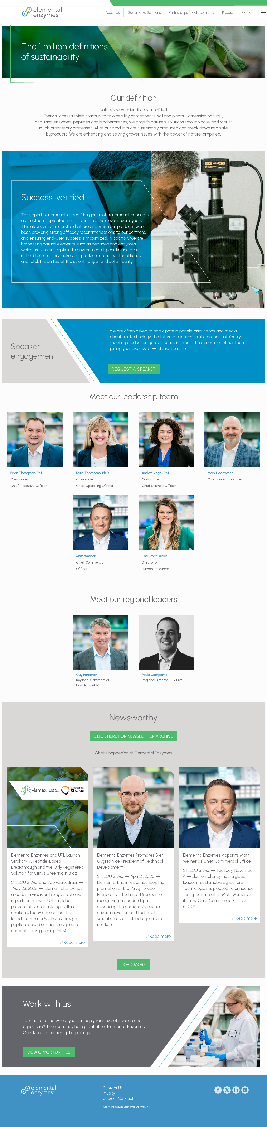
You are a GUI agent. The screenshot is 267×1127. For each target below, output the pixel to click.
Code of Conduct (118, 1098)
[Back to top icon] (247, 1118)
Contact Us (112, 1088)
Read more (74, 942)
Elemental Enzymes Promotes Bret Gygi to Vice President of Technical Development (130, 861)
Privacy (109, 1093)
